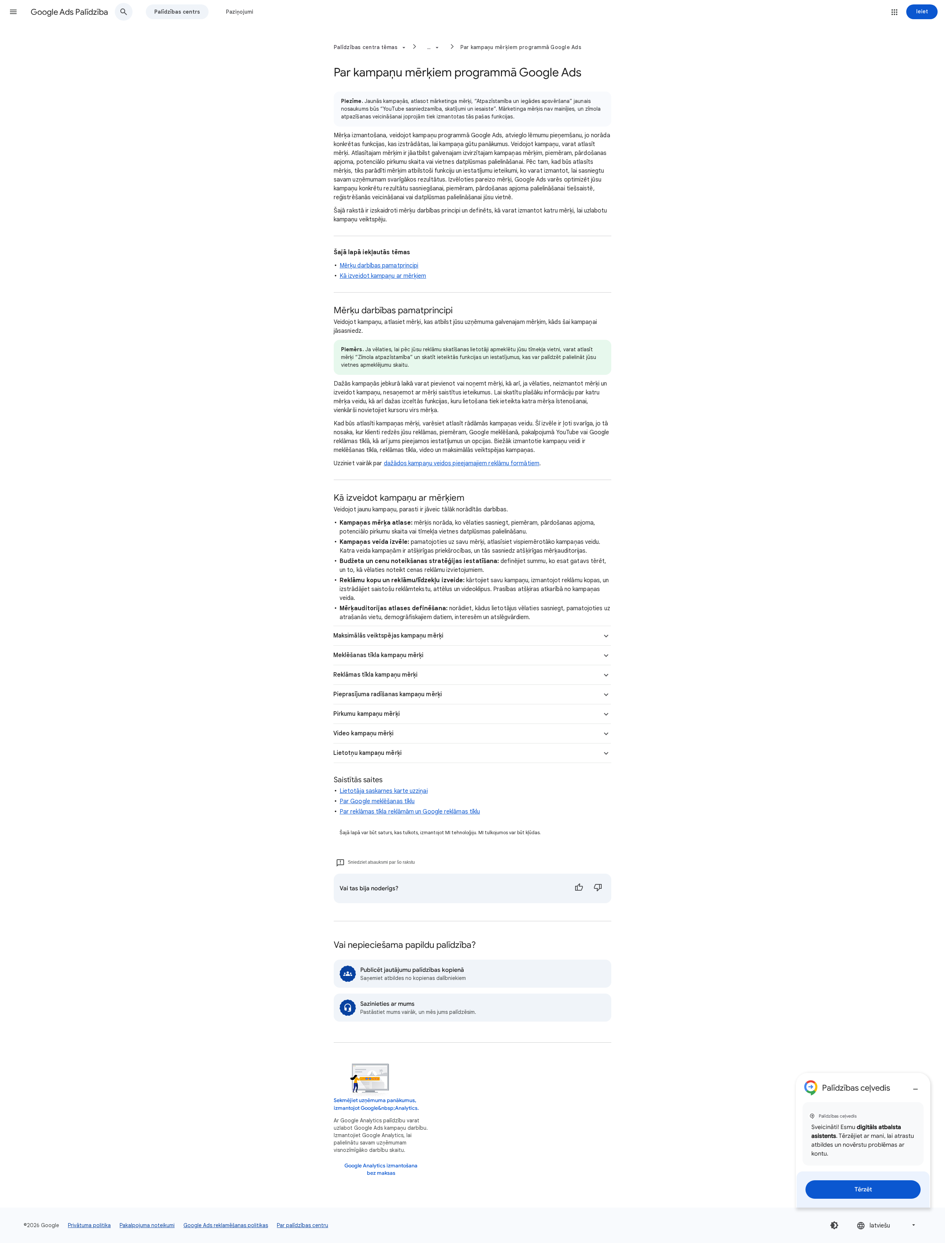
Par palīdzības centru (302, 1225)
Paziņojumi (239, 11)
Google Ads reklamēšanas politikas (225, 1225)
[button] (13, 12)
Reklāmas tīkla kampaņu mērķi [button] (375, 675)
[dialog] (863, 1140)
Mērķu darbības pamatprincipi (379, 265)
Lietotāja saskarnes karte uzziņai (384, 791)
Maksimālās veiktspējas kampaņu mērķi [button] (388, 635)
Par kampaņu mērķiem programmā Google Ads (520, 47)
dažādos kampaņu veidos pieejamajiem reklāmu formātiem (461, 463)
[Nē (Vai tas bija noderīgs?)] (598, 888)
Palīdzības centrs (177, 11)
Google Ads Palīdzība (69, 12)
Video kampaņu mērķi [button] (363, 733)
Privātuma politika (89, 1225)
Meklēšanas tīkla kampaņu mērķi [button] (378, 655)
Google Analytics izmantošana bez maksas (380, 1169)
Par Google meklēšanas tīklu (377, 801)
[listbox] (886, 1225)
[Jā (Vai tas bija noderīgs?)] (578, 888)
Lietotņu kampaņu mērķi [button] (367, 753)
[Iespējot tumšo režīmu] (834, 1225)
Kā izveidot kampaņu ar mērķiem (383, 276)
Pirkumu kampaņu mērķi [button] (366, 714)
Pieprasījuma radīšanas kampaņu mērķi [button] (387, 694)
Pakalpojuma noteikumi (147, 1225)
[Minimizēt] (915, 1086)
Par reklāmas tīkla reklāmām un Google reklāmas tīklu (410, 811)
